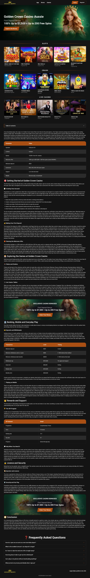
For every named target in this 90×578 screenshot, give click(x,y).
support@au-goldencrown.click (77, 571)
